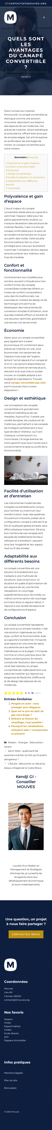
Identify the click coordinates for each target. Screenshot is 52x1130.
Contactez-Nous (26, 934)
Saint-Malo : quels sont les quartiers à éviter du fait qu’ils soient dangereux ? (25, 755)
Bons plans (10, 1088)
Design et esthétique (18, 173)
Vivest (7, 1022)
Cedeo (8, 1029)
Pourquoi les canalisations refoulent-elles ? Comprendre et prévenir (29, 730)
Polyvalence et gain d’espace (23, 163)
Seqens (8, 1019)
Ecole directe (11, 1033)
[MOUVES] (10, 17)
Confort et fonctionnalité (20, 166)
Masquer (32, 157)
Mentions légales (13, 1073)
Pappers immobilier (15, 1040)
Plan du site (10, 1080)
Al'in (6, 1037)
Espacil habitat (12, 1026)
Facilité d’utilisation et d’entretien (25, 177)
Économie (12, 170)
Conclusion (13, 188)
